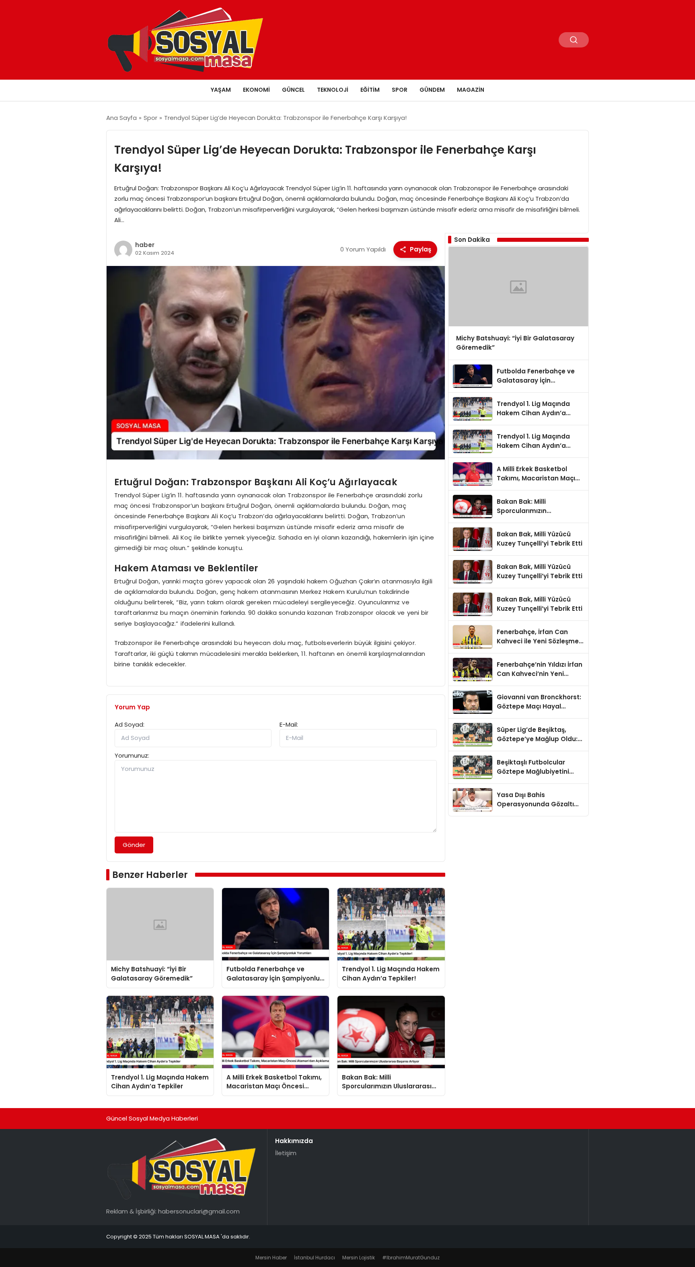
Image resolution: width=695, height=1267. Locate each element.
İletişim (285, 1153)
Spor (399, 90)
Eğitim (370, 90)
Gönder (134, 845)
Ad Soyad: (129, 724)
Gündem (432, 90)
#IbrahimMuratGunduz (411, 1257)
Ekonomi (256, 90)
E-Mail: (289, 724)
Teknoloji (332, 90)
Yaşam (221, 90)
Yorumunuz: (132, 755)
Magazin (470, 90)
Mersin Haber (271, 1257)
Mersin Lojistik (358, 1257)
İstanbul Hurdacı (314, 1257)
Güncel (293, 90)
